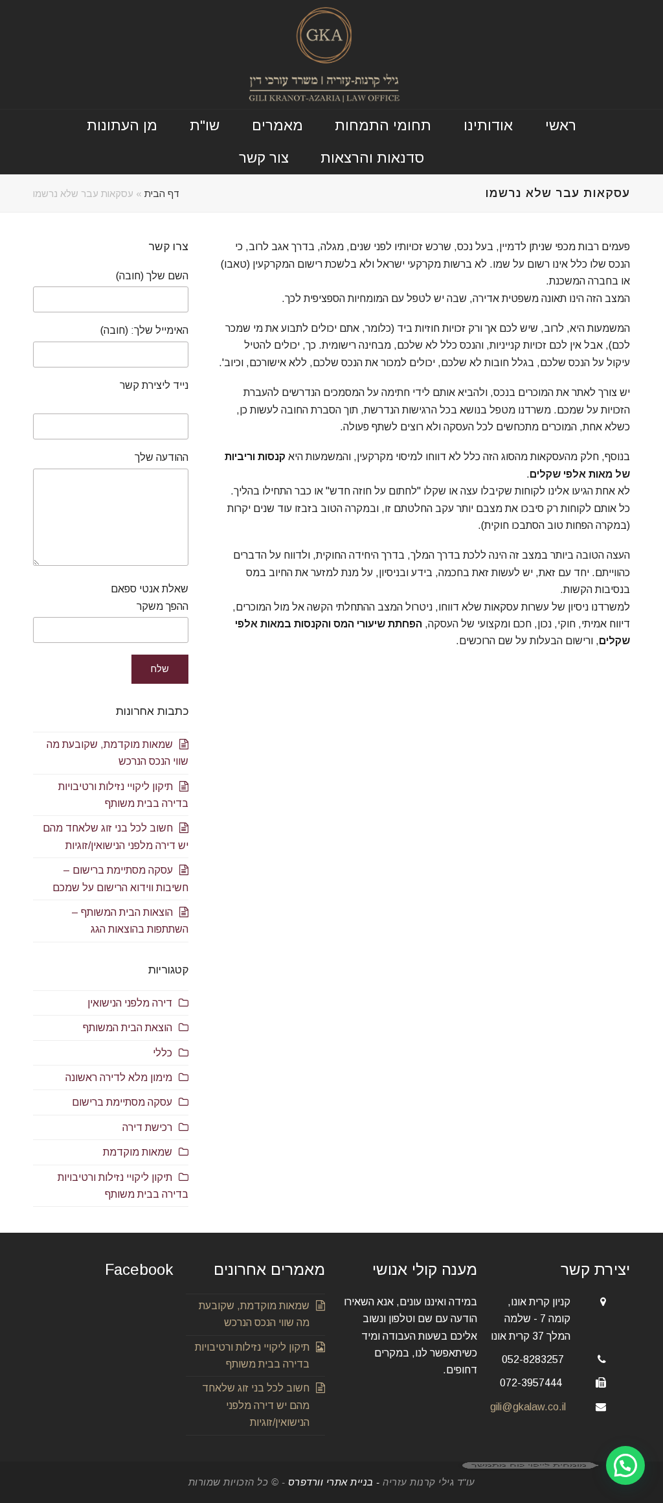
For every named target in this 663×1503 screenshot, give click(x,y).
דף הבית (161, 194)
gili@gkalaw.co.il (528, 1406)
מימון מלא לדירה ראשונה (118, 1077)
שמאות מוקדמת (137, 1152)
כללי (162, 1052)
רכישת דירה (147, 1127)
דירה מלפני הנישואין (129, 1002)
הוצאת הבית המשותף (127, 1027)
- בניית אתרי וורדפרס (334, 1482)
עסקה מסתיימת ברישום (122, 1102)
